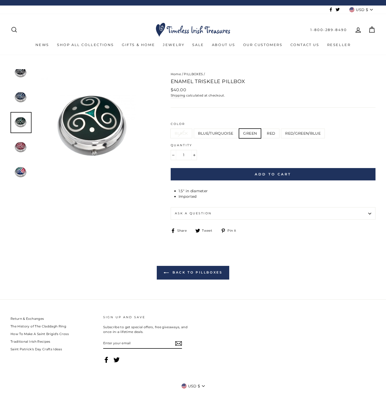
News (42, 45)
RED (271, 133)
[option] (94, 128)
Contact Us (304, 45)
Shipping (178, 95)
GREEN (250, 133)
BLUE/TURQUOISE (215, 133)
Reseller (339, 45)
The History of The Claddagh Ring (38, 326)
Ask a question (193, 213)
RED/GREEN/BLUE (303, 133)
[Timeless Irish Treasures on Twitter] (116, 360)
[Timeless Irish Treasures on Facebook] (106, 360)
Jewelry (173, 45)
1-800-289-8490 (328, 30)
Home (176, 74)
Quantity (181, 145)
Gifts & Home (138, 45)
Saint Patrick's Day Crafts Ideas (36, 349)
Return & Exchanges (27, 319)
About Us (223, 45)
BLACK (181, 133)
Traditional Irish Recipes (30, 341)
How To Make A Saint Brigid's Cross (40, 334)
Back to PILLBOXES (197, 273)
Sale (198, 45)
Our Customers (263, 45)
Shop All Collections (85, 45)
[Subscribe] (178, 343)
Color (178, 124)
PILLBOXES (193, 74)
